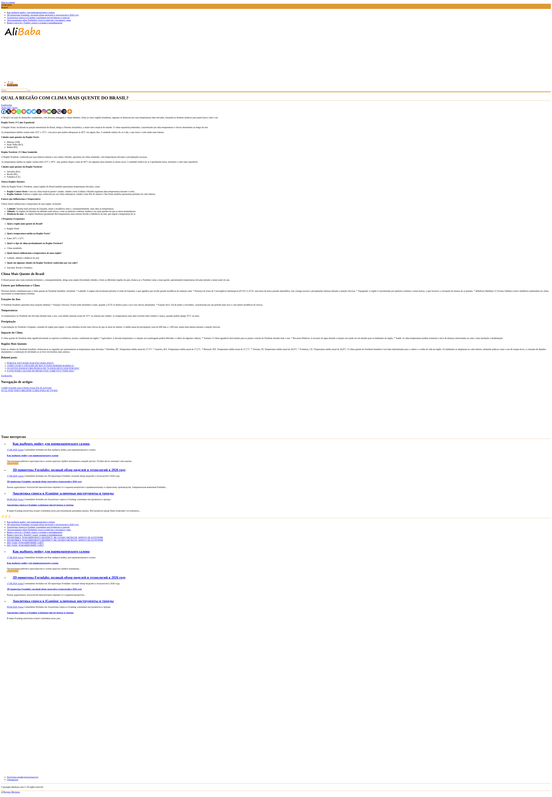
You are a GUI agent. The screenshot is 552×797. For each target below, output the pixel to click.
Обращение (12, 779)
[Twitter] (33, 111)
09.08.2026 (12, 499)
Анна (14, 107)
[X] (8, 111)
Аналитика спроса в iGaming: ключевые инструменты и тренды (38, 17)
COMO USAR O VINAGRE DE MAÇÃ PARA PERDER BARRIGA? (40, 365)
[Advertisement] (276, 59)
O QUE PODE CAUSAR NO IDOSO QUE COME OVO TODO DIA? (40, 371)
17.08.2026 (12, 450)
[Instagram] (43, 111)
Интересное (13, 463)
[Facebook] (3, 111)
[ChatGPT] (53, 111)
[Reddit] (13, 111)
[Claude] (23, 111)
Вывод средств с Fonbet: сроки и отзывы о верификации (34, 23)
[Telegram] (28, 111)
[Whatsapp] (18, 111)
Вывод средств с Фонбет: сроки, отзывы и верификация (34, 535)
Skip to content (8, 2)
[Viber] (59, 111)
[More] (70, 111)
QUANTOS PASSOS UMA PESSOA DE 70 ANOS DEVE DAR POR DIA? (43, 368)
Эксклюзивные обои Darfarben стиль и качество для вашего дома (39, 20)
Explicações (12, 85)
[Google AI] (64, 111)
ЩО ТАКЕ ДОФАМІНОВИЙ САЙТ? (25, 542)
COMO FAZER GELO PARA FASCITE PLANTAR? (26, 388)
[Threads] (38, 111)
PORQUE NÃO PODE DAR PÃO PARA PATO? (30, 363)
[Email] (48, 111)
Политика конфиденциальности (22, 777)
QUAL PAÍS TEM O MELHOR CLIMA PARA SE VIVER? (29, 390)
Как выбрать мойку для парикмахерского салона (31, 12)
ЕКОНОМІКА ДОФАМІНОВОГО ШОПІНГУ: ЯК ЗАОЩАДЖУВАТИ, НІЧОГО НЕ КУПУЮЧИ (55, 537)
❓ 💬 (10, 82)
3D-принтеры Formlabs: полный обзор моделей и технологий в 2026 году (43, 15)
